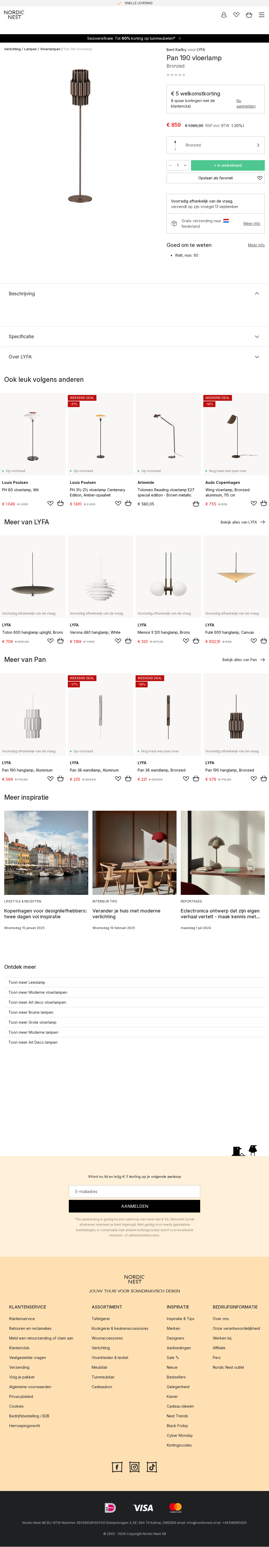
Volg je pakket (21, 1377)
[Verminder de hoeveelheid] (170, 165)
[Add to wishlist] (50, 503)
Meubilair (99, 1367)
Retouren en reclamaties (30, 1328)
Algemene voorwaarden (30, 1387)
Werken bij (222, 1338)
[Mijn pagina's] (224, 14)
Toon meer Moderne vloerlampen (37, 992)
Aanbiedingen (179, 1348)
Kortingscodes (179, 1445)
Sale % (173, 1358)
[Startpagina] (14, 15)
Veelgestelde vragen (27, 1358)
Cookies (16, 1406)
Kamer (172, 1396)
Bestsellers (176, 1377)
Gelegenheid (178, 1387)
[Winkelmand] (249, 14)
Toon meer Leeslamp (26, 982)
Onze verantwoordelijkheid (236, 1328)
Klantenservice (22, 1319)
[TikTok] (152, 1467)
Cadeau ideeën (180, 1406)
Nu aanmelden (246, 103)
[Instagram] (134, 1467)
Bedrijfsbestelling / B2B (29, 1416)
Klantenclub (19, 1348)
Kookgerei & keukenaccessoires (120, 1328)
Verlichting (12, 49)
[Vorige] (9, 136)
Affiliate (219, 1348)
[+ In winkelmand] (60, 503)
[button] (176, 75)
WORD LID (156, 3)
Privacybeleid (21, 1396)
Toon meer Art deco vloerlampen (37, 1002)
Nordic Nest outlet (228, 1367)
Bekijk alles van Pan (240, 659)
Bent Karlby (177, 49)
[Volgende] (151, 136)
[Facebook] (117, 1467)
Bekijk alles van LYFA (239, 522)
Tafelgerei (101, 1319)
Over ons (221, 1319)
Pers (217, 1358)
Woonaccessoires (107, 1338)
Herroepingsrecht (24, 1426)
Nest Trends (177, 1416)
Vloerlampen (50, 49)
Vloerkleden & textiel (110, 1358)
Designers (175, 1338)
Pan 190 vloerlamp (78, 49)
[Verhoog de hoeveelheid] (185, 165)
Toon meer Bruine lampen (30, 1012)
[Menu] (261, 14)
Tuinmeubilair (103, 1377)
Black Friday (177, 1426)
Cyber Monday (180, 1435)
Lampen (30, 49)
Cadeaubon (102, 1387)
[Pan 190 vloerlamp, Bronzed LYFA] (80, 136)
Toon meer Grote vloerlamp (32, 1022)
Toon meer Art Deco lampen (33, 1042)
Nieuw (172, 1367)
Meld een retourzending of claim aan (41, 1338)
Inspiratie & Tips (180, 1319)
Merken (173, 1328)
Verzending (19, 1367)
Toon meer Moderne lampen (33, 1032)
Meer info (252, 223)
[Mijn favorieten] (236, 14)
